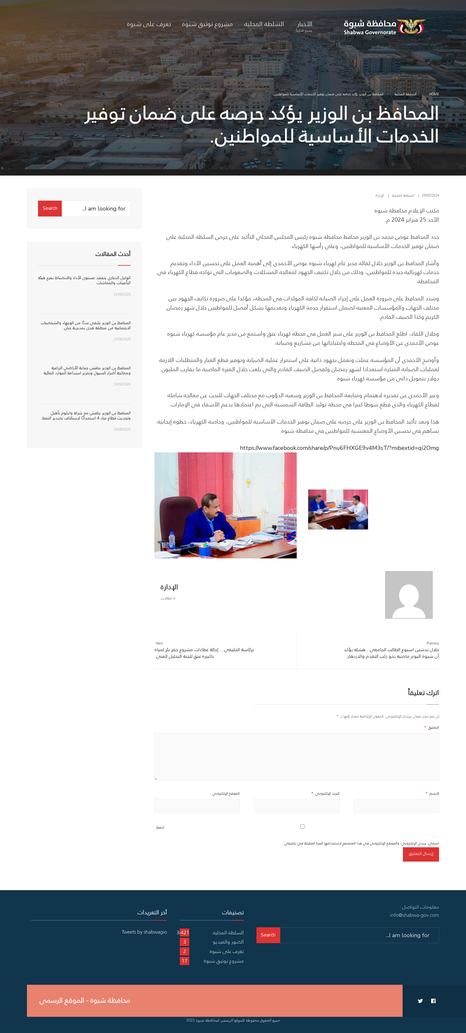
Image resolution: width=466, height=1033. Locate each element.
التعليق (431, 727)
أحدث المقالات (113, 254)
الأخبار (303, 26)
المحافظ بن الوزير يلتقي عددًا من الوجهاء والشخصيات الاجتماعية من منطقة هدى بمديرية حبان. (86, 325)
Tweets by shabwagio (144, 932)
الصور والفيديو (228, 941)
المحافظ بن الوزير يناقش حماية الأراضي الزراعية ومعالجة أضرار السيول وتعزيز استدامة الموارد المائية (87, 370)
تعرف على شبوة (149, 24)
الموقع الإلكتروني (226, 793)
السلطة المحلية (264, 24)
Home (434, 94)
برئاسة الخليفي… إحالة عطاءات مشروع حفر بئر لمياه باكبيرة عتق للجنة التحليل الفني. (204, 650)
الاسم (432, 793)
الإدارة (380, 195)
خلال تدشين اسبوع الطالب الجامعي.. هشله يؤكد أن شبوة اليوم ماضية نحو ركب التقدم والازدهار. (391, 650)
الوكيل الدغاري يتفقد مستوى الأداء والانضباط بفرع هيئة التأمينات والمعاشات (84, 280)
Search (50, 208)
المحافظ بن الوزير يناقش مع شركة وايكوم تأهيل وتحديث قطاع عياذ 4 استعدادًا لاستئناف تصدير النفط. (86, 415)
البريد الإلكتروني (325, 793)
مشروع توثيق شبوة (207, 24)
